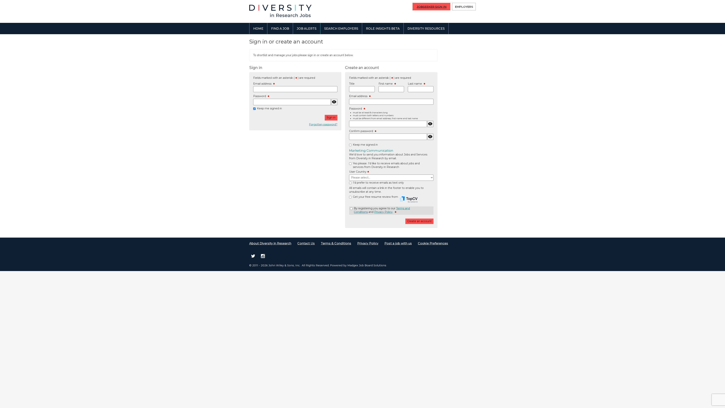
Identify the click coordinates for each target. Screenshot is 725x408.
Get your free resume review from (376, 197)
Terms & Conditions (336, 243)
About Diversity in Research (270, 243)
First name (386, 84)
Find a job (280, 28)
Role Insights (383, 28)
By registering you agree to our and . (382, 210)
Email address (263, 84)
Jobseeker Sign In (432, 6)
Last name (416, 84)
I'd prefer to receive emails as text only (378, 182)
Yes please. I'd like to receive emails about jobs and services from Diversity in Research (386, 165)
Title (352, 83)
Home (258, 28)
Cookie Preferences (433, 243)
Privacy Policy (383, 212)
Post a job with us (398, 243)
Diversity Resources (426, 28)
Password (260, 96)
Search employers (341, 28)
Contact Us (306, 243)
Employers (464, 6)
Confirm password (362, 131)
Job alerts (306, 28)
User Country (358, 172)
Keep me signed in (269, 108)
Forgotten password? (323, 124)
